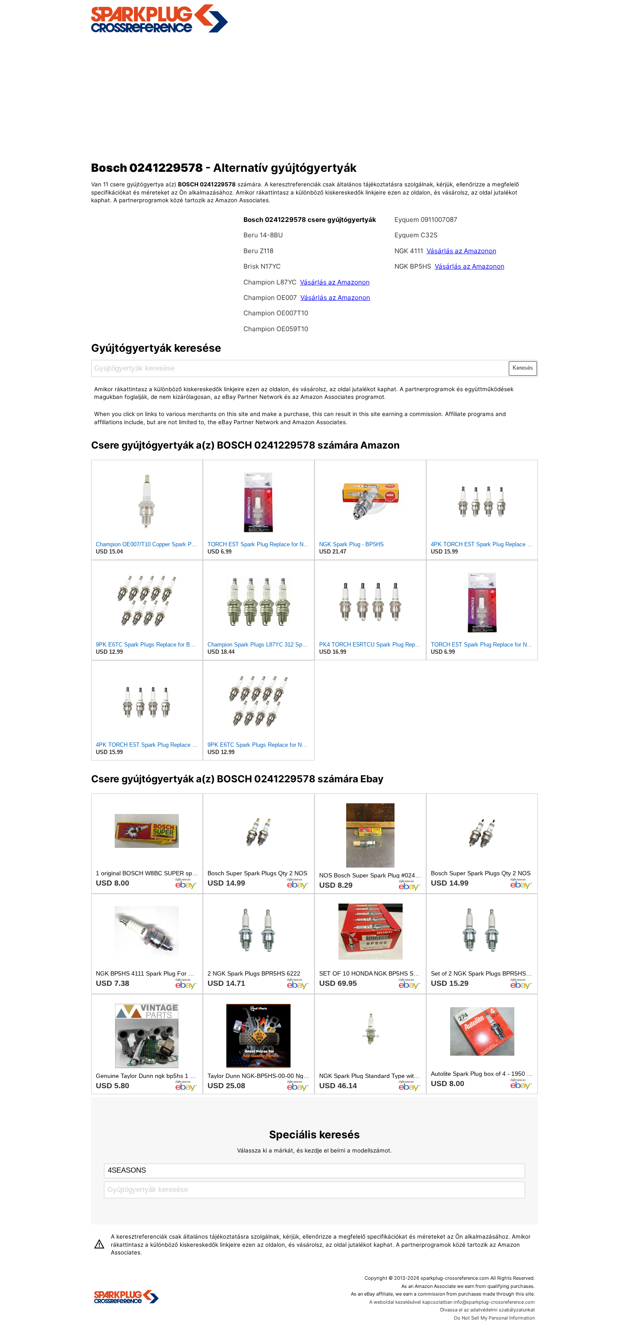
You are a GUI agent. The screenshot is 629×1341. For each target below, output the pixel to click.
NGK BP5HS (413, 266)
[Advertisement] (314, 96)
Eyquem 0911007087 (426, 220)
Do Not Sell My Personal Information (494, 1318)
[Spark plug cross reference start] (126, 1298)
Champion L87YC (270, 282)
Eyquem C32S (416, 235)
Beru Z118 (258, 251)
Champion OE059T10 (275, 329)
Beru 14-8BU (263, 235)
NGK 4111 (410, 251)
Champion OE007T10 (275, 313)
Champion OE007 (271, 297)
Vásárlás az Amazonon (335, 282)
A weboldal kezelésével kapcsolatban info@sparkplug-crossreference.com (452, 1302)
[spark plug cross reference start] (159, 31)
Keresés (523, 368)
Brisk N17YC (262, 266)
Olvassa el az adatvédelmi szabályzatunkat (487, 1310)
